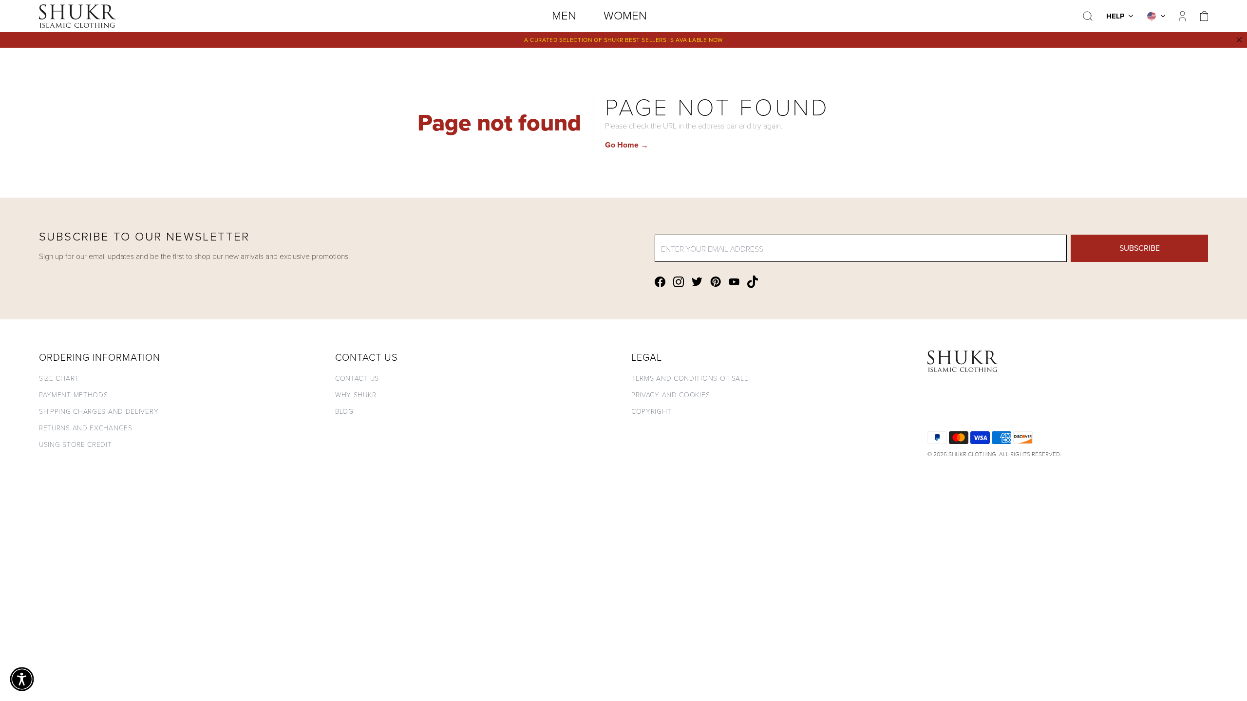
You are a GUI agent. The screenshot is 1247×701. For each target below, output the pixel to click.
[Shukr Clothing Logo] (77, 16)
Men (564, 15)
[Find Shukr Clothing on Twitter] (697, 281)
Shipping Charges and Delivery (98, 411)
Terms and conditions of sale (690, 378)
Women (625, 15)
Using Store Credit (75, 444)
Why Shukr (355, 394)
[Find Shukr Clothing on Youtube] (734, 282)
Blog (344, 411)
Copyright (651, 411)
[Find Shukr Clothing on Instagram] (678, 282)
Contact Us (357, 378)
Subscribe (1139, 248)
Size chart (59, 378)
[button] (22, 679)
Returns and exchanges (85, 427)
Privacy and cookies (670, 394)
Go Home (626, 144)
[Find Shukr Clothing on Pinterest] (715, 282)
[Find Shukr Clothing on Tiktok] (752, 282)
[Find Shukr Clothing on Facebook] (660, 282)
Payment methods (73, 394)
